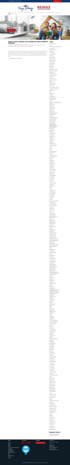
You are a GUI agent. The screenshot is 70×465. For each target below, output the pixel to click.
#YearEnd (51, 350)
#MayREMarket (52, 213)
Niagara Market (51, 384)
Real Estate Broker (52, 405)
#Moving (50, 219)
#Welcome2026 (52, 335)
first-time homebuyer (52, 361)
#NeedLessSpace (52, 220)
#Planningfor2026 (52, 249)
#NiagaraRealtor (52, 241)
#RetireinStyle (51, 280)
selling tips (51, 81)
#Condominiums (52, 130)
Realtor (50, 414)
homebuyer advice (52, 58)
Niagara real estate (52, 385)
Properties (36, 12)
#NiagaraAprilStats (52, 229)
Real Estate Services (52, 411)
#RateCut (51, 253)
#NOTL (50, 247)
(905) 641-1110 (51, 446)
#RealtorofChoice (52, 274)
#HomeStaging (51, 173)
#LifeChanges (51, 196)
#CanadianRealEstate (52, 119)
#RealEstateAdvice (52, 258)
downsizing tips (51, 48)
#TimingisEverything (52, 329)
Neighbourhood (42, 12)
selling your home (52, 418)
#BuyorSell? (51, 116)
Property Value (51, 397)
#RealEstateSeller (52, 267)
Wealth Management (52, 429)
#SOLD (50, 307)
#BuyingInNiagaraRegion (53, 113)
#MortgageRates (52, 217)
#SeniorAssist (51, 299)
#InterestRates (51, 179)
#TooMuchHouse (52, 331)
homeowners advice (52, 60)
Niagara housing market (53, 70)
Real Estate (51, 402)
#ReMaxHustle (51, 277)
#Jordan (50, 187)
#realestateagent (52, 259)
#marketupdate (51, 210)
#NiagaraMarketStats (52, 232)
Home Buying (51, 362)
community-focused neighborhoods (55, 46)
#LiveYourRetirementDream (53, 201)
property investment (52, 75)
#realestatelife (51, 262)
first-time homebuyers (53, 49)
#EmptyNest (51, 137)
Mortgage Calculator (55, 12)
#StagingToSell (51, 317)
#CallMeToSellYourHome (53, 117)
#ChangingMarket (52, 122)
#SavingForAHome (52, 283)
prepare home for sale (53, 73)
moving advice (51, 67)
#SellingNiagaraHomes (53, 293)
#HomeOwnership (52, 170)
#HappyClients (51, 161)
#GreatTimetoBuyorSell (53, 155)
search (21, 12)
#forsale (50, 149)
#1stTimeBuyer (51, 90)
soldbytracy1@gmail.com (53, 447)
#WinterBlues (51, 340)
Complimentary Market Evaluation (29, 12)
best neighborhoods (52, 43)
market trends (51, 66)
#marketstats (51, 208)
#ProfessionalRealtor (52, 252)
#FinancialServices (52, 143)
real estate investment (16, 46)
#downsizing (51, 134)
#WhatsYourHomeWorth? (53, 338)
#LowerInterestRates (52, 204)
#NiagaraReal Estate (52, 235)
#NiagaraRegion (52, 243)
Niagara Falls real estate (53, 69)
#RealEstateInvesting (52, 261)
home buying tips (52, 52)
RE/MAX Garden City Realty (53, 400)
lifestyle (50, 376)
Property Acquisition (52, 394)
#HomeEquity (51, 167)
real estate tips (51, 412)
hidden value (43, 44)
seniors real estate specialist (54, 87)
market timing (51, 64)
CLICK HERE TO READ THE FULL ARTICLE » (15, 58)
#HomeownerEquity (52, 169)
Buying (15, 12)
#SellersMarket (51, 286)
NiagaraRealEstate (52, 388)
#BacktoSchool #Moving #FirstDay (55, 102)
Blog (9, 454)
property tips (10, 46)
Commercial (51, 355)
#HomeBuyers (51, 166)
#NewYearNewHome (52, 226)
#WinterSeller (51, 346)
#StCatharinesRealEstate (53, 322)
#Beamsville (51, 105)
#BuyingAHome (52, 111)
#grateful (50, 154)
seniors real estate (52, 421)
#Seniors (50, 302)
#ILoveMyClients (52, 176)
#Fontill (50, 148)
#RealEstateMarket (52, 264)
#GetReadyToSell (52, 152)
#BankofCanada (52, 104)
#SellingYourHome (52, 296)
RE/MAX (50, 399)
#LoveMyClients (52, 202)
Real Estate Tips (11, 455)
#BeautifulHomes (52, 107)
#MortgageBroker (52, 214)
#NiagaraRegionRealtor (53, 246)
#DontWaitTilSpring (52, 133)
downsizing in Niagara (52, 356)
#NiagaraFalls (51, 231)
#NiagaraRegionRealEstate (53, 244)
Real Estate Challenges (53, 406)
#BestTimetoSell (52, 108)
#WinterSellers (51, 347)
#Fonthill (50, 146)
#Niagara (50, 228)
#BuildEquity (51, 110)
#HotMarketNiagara (52, 175)
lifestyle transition (52, 61)
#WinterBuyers (51, 341)
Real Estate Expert (52, 408)
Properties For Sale (52, 391)
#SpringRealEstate (52, 311)
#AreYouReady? (52, 99)
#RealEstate (51, 256)
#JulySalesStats (52, 190)
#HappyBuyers (51, 160)
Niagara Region (30, 46)
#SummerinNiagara (52, 323)
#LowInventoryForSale (53, 205)
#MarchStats (51, 207)
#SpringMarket (51, 310)
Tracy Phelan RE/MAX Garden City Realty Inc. (32, 462)
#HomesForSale (52, 172)
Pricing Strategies (52, 390)
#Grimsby (51, 158)
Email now (58, 1)
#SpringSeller (51, 313)
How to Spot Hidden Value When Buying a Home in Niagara (28, 42)
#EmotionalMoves (52, 136)
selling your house (52, 84)
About (12, 12)
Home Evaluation (52, 364)
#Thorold (50, 325)
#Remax (50, 276)
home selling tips (52, 57)
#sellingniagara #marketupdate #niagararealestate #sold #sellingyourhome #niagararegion (54, 290)
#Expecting (51, 140)
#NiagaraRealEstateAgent (53, 238)
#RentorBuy (51, 279)
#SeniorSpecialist (52, 304)
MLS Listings (51, 379)
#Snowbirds (51, 305)
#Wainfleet (51, 334)
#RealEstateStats (52, 270)
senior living (51, 420)
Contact (9, 456)
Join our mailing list (40, 442)
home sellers (51, 55)
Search (9, 446)
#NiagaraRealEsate (52, 237)
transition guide (51, 426)
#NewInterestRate (52, 223)
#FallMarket (51, 142)
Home (10, 12)
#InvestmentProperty (52, 182)
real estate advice (52, 78)
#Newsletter (51, 225)
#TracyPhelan (51, 332)
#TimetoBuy (51, 326)
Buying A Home (51, 353)
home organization (52, 54)
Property (50, 393)
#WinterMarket (51, 344)
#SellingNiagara (51, 288)
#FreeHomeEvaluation (53, 151)
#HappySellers (51, 164)
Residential (51, 415)
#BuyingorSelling (52, 114)
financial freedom (52, 359)
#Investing (51, 181)
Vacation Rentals (52, 427)
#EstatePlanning (52, 139)
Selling (18, 12)
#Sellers (50, 285)
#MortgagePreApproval (53, 216)
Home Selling (51, 367)
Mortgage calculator (11, 452)
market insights (51, 63)
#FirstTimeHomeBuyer (53, 145)
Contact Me (11, 30)
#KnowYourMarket (52, 193)
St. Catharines (51, 423)
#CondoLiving (51, 128)
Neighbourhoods (52, 381)
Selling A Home (51, 417)
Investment (51, 373)
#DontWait (51, 131)
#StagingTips (51, 316)
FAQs (60, 12)
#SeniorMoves (51, 301)
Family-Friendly (51, 358)
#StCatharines (51, 319)
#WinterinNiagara (52, 343)
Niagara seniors (51, 72)
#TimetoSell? (51, 328)
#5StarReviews (51, 93)
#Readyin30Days (52, 255)
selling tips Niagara (52, 82)
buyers (50, 45)
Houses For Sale (52, 370)
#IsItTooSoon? (51, 184)
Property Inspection (52, 396)
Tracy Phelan (51, 424)
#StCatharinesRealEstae (53, 320)
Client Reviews (48, 12)
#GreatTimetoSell (52, 157)
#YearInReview (51, 352)
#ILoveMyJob (51, 178)
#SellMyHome (51, 298)
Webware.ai (46, 462)
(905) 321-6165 (51, 445)
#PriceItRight (51, 250)
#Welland (50, 337)
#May (50, 211)
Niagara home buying (24, 46)
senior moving (51, 85)
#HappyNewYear (52, 163)
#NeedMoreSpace (52, 222)
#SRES (50, 314)
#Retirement (51, 282)
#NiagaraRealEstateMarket (53, 240)
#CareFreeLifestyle (52, 120)
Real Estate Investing (52, 409)
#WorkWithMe (51, 349)
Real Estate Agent (52, 403)
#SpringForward (52, 308)
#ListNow (51, 199)
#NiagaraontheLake (52, 234)
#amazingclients (52, 96)
